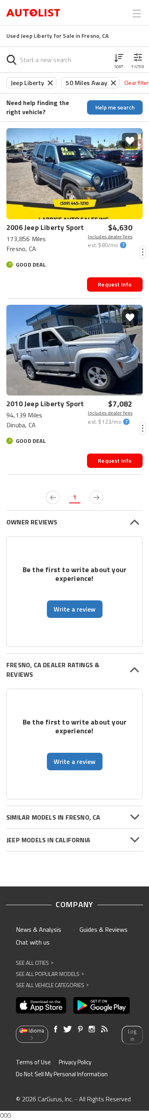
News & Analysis (38, 929)
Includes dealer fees (110, 237)
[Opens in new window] (41, 1005)
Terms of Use (33, 1062)
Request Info (115, 284)
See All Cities (34, 962)
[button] (118, 60)
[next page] (96, 497)
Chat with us (33, 942)
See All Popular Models (50, 974)
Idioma (36, 1030)
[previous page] (53, 497)
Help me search (115, 107)
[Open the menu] (136, 14)
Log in (132, 1035)
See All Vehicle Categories (52, 985)
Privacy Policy (75, 1062)
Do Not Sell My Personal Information (62, 1074)
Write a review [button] (75, 609)
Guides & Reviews (103, 929)
